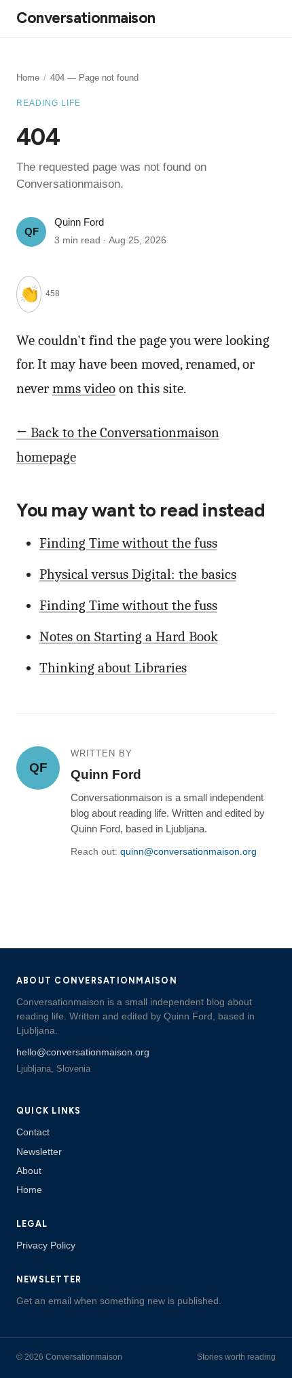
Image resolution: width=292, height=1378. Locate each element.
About (28, 1170)
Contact (33, 1132)
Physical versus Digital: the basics (137, 574)
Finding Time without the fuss (128, 543)
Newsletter (39, 1151)
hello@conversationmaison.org (82, 1052)
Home (27, 78)
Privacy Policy (45, 1245)
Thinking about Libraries (113, 668)
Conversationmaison (86, 18)
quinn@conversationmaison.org (188, 852)
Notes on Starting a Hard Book (128, 636)
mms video (83, 388)
